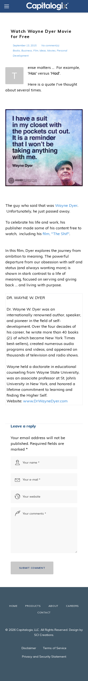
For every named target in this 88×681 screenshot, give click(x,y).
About (53, 605)
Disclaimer (29, 648)
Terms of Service (54, 648)
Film (35, 50)
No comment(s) (50, 45)
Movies (51, 50)
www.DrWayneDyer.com (45, 401)
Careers (72, 605)
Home (13, 605)
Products (33, 605)
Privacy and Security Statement (44, 656)
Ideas (43, 50)
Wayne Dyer (66, 205)
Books (16, 50)
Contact (44, 612)
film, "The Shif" (55, 233)
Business (26, 50)
